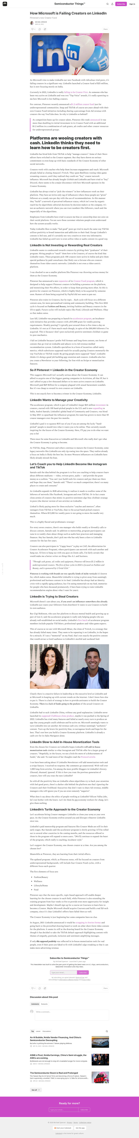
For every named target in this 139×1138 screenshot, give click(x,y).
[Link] (27, 143)
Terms (75, 1122)
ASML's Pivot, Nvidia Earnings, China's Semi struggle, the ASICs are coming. (58, 1056)
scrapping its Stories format (88, 922)
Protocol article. (88, 757)
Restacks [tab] (44, 1004)
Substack (58, 1133)
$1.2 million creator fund (82, 104)
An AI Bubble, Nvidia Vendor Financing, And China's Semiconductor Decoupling (55, 1039)
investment (101, 405)
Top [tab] (32, 1031)
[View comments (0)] (40, 29)
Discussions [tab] (47, 1031)
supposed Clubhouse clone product (58, 716)
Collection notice (85, 1122)
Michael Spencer (41, 22)
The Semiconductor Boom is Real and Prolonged (54, 1073)
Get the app (80, 1128)
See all (34, 1090)
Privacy (69, 1122)
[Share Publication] (112, 4)
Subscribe (121, 4)
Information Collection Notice (68, 980)
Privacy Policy (86, 980)
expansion (63, 281)
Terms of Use (80, 977)
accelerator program (82, 318)
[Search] (107, 4)
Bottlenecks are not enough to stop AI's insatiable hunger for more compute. (58, 1061)
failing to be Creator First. (76, 92)
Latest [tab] (38, 1031)
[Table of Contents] (2, 569)
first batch (83, 620)
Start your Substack (63, 1128)
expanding (97, 408)
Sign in (132, 4)
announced (95, 119)
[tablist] (39, 1004)
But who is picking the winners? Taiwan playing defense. (51, 1043)
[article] (69, 1043)
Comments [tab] (35, 1004)
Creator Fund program (84, 281)
